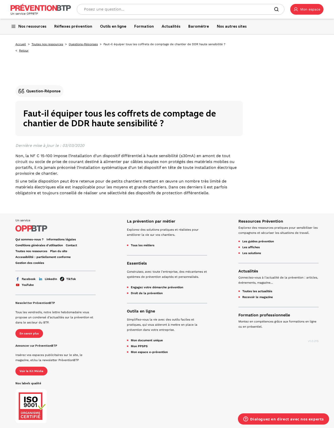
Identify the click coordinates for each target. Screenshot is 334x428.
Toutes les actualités (257, 291)
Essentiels (137, 263)
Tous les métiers (142, 245)
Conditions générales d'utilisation (39, 245)
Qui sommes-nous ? (29, 239)
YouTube (28, 285)
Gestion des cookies (29, 263)
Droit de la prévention (147, 293)
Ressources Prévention (260, 221)
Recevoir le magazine (257, 297)
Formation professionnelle (264, 315)
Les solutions (251, 253)
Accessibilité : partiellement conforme (43, 257)
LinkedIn (51, 279)
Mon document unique (147, 340)
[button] (306, 9)
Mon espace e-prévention (149, 352)
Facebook (28, 279)
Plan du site (58, 251)
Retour (24, 50)
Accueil (20, 44)
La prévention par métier (151, 221)
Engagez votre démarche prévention (157, 287)
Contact (71, 245)
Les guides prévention (258, 241)
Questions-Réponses (83, 44)
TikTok (71, 279)
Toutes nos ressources (47, 44)
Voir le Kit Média (31, 371)
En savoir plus (29, 333)
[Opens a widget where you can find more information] (283, 419)
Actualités (248, 271)
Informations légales (61, 239)
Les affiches (251, 247)
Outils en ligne (141, 311)
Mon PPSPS (139, 346)
